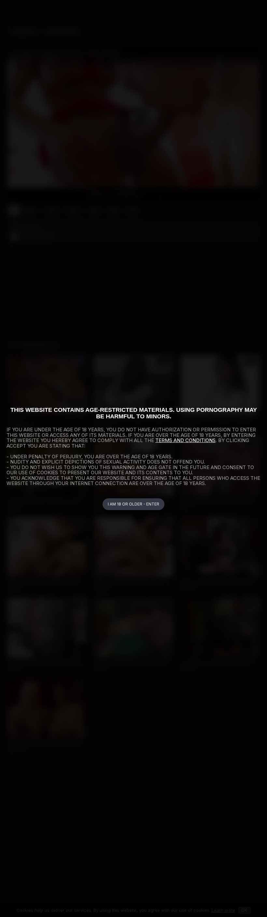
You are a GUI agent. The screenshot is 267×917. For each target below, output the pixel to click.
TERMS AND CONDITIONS (185, 440)
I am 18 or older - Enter (133, 504)
